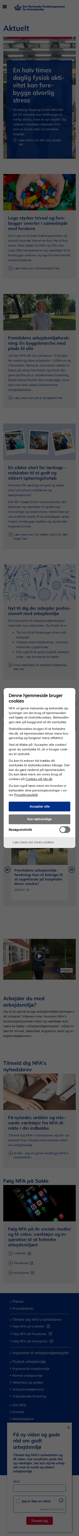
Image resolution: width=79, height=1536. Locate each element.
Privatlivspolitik (26, 795)
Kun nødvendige (39, 819)
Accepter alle (40, 806)
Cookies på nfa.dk (39, 779)
